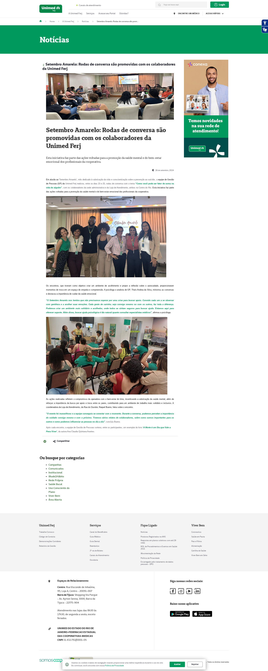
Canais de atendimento (89, 5)
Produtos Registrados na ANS (153, 536)
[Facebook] (173, 591)
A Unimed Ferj (75, 13)
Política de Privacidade (150, 558)
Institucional (55, 472)
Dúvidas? (123, 13)
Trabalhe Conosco (46, 532)
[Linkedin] (197, 591)
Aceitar (177, 664)
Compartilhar (63, 441)
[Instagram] (181, 591)
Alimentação (196, 546)
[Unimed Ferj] (41, 21)
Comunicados (56, 468)
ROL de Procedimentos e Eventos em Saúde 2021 (159, 547)
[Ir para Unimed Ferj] (50, 9)
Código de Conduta (47, 536)
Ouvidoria (94, 560)
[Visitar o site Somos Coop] (52, 660)
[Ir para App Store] (202, 614)
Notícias (144, 532)
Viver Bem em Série (199, 555)
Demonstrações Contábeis (50, 541)
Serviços (90, 13)
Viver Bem (54, 495)
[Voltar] (43, 64)
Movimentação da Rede (150, 553)
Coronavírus (196, 532)
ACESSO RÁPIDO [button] (213, 13)
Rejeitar (195, 664)
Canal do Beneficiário (98, 532)
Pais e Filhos (196, 541)
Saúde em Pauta (198, 536)
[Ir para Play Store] (180, 614)
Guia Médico (95, 536)
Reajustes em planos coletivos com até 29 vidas (158, 541)
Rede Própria (56, 480)
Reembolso (94, 546)
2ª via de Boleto (96, 550)
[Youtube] (189, 591)
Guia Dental (95, 541)
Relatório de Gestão (47, 546)
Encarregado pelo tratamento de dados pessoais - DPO (157, 563)
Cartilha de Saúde (198, 550)
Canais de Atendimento (99, 555)
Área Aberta (55, 499)
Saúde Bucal (55, 484)
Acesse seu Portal (106, 13)
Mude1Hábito (56, 476)
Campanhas (55, 464)
